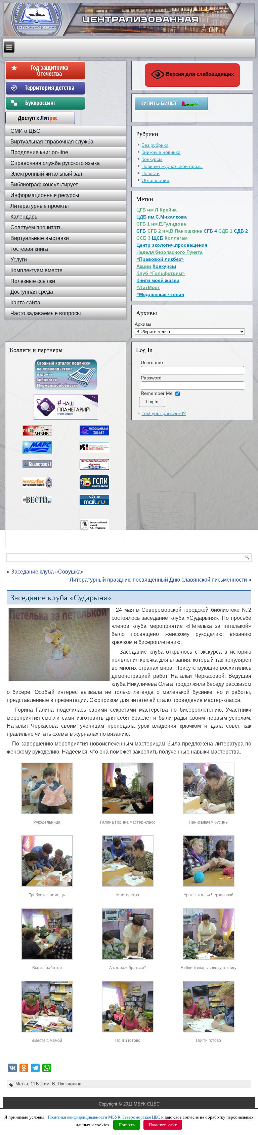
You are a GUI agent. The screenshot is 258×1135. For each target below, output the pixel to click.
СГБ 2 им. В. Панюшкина (56, 1083)
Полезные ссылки (32, 281)
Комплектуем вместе (36, 270)
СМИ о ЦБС (25, 131)
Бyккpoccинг (50, 103)
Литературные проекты (39, 206)
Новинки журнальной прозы (172, 166)
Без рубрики (154, 145)
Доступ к (34, 118)
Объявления (155, 180)
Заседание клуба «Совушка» (47, 572)
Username (152, 362)
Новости (150, 173)
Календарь (23, 217)
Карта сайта (25, 302)
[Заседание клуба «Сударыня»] (47, 814)
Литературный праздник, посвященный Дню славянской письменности (158, 580)
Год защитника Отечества (49, 70)
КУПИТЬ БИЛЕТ (158, 103)
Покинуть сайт (163, 1124)
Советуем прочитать (35, 227)
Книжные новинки (160, 152)
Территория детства (49, 87)
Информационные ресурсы (44, 195)
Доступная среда (31, 292)
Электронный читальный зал (46, 174)
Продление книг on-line (39, 152)
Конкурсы (151, 159)
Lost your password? (163, 413)
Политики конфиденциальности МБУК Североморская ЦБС (104, 1117)
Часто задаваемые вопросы (45, 313)
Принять (127, 1124)
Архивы (143, 324)
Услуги (18, 259)
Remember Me (157, 393)
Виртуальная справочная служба (51, 141)
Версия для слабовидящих (199, 74)
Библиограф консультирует (44, 184)
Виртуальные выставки (39, 238)
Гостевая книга (29, 249)
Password (151, 377)
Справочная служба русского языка (55, 163)
